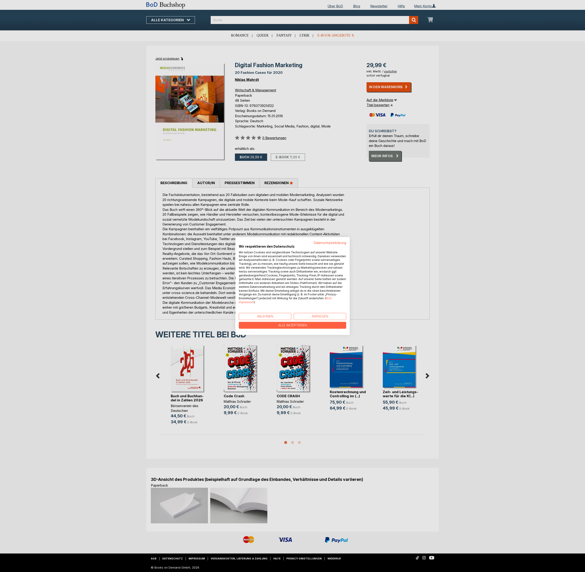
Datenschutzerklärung (330, 243)
